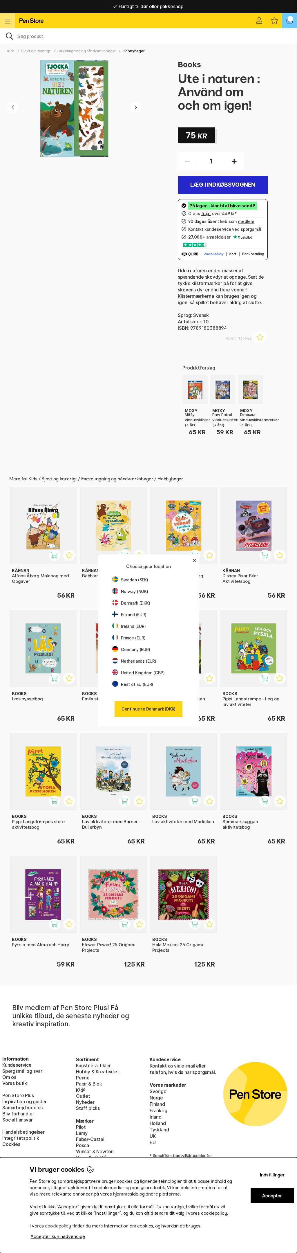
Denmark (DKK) (135, 603)
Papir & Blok (89, 1084)
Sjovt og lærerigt (35, 51)
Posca (82, 1145)
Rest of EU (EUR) (137, 684)
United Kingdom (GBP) (142, 672)
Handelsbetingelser (23, 1132)
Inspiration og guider (24, 1101)
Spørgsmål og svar (22, 1071)
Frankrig (158, 1110)
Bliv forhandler (18, 1114)
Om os (9, 1077)
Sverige (158, 1091)
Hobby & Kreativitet (97, 1071)
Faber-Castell (91, 1139)
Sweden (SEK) (134, 579)
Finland (157, 1104)
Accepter (272, 1195)
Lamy (82, 1133)
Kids (11, 51)
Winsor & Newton (94, 1151)
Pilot (81, 1127)
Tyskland (159, 1130)
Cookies (11, 1144)
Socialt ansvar (17, 1120)
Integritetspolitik (20, 1138)
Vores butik (14, 1083)
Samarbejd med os (22, 1107)
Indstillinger (272, 1175)
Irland (156, 1117)
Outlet (83, 1096)
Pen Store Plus (18, 1095)
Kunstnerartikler (93, 1065)
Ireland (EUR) (133, 626)
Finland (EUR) (133, 614)
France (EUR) (133, 637)
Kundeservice (17, 1065)
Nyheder (85, 1102)
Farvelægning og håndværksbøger (86, 51)
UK (153, 1136)
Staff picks (88, 1108)
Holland (158, 1123)
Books (189, 64)
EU (153, 1142)
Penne (83, 1078)
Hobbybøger (133, 51)
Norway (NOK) (134, 591)
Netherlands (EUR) (138, 661)
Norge (156, 1098)
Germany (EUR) (135, 649)
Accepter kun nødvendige (57, 1236)
